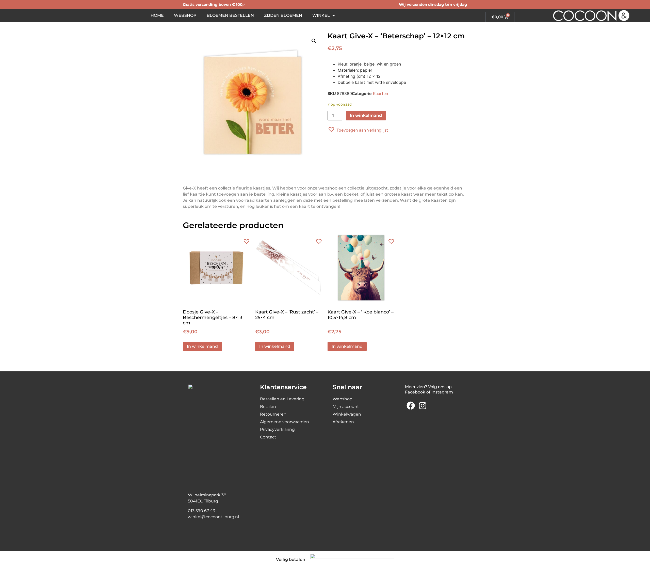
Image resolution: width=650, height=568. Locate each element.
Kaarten (380, 93)
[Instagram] (422, 406)
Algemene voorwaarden (284, 421)
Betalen (268, 406)
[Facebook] (411, 406)
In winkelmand (366, 115)
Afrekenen (343, 421)
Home (157, 15)
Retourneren (273, 414)
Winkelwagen (347, 414)
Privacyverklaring (277, 429)
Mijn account (346, 406)
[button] (313, 40)
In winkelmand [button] (202, 346)
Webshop (185, 15)
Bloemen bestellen (230, 15)
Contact (268, 437)
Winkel (321, 15)
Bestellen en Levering (282, 399)
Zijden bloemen (283, 15)
